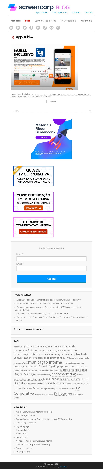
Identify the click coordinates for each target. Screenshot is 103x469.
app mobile (65, 354)
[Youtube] (51, 28)
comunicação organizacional (26, 366)
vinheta (16, 397)
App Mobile (41, 12)
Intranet (76, 12)
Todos (26, 20)
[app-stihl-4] (44, 66)
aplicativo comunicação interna (41, 346)
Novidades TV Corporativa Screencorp (33, 444)
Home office (21, 433)
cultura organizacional (73, 370)
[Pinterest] (58, 28)
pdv (38, 384)
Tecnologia (51, 388)
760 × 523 (42, 94)
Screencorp (40, 388)
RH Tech (28, 388)
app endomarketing (50, 354)
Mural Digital (21, 437)
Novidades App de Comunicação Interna (34, 440)
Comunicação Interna (45, 20)
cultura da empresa (51, 370)
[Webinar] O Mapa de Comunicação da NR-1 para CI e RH (42, 313)
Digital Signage (25, 374)
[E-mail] (11, 28)
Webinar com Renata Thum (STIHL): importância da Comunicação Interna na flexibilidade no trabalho (51, 95)
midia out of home (70, 379)
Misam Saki (63, 467)
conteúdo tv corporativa (24, 370)
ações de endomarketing (50, 357)
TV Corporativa (59, 12)
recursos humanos (53, 383)
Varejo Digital (79, 394)
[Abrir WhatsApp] (96, 462)
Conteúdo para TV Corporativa (75, 366)
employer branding (43, 375)
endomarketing (64, 374)
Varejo (71, 393)
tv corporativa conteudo (44, 394)
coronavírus (39, 370)
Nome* (19, 254)
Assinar (51, 278)
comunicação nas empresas (73, 363)
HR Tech (79, 375)
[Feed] (18, 28)
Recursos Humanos (24, 448)
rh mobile (19, 388)
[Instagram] (45, 28)
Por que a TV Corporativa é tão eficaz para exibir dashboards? (44, 303)
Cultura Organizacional (26, 422)
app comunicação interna (54, 350)
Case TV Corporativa (70, 358)
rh (88, 383)
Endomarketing (23, 430)
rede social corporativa (77, 383)
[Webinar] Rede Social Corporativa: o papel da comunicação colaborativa (49, 299)
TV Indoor (60, 393)
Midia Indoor (51, 379)
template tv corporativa (66, 389)
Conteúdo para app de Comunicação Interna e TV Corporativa (44, 419)
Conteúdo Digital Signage (50, 366)
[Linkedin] (38, 28)
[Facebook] (31, 28)
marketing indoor (35, 379)
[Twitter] (25, 28)
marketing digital (20, 379)
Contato (89, 12)
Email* (19, 264)
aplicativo (18, 346)
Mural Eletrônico (29, 384)
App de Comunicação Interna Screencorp (34, 411)
